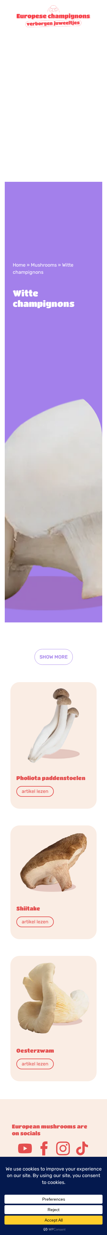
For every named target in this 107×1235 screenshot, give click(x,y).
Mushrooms (44, 265)
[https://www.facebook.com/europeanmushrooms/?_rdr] (44, 1148)
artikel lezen (35, 791)
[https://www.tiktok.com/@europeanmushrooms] (82, 1148)
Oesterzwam (35, 1050)
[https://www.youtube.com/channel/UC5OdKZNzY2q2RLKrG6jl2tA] (25, 1148)
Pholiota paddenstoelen (50, 778)
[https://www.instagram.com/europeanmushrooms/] (63, 1148)
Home (19, 265)
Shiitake (28, 908)
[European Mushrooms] (53, 93)
